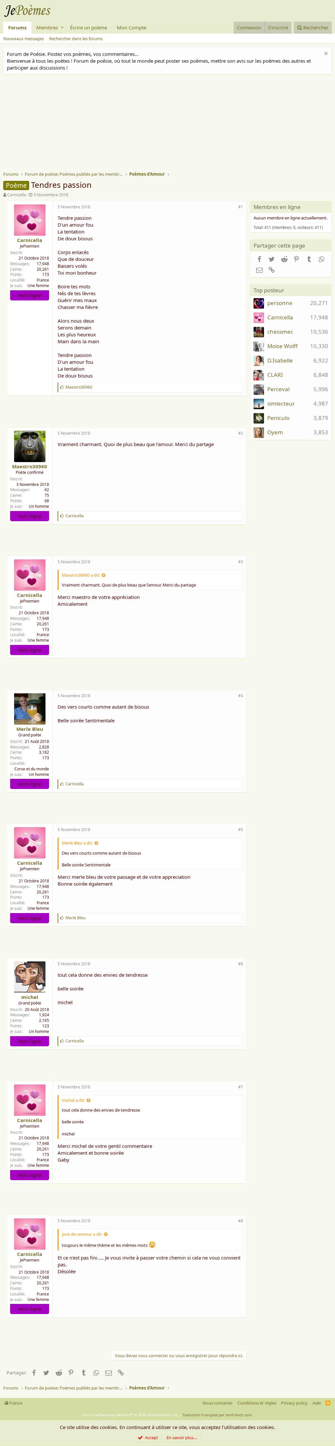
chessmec (280, 331)
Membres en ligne (277, 207)
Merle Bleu (29, 729)
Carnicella (16, 195)
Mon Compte (131, 27)
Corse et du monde (31, 769)
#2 (240, 433)
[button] (62, 28)
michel (29, 997)
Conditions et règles (257, 1403)
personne (279, 303)
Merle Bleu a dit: (77, 843)
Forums (17, 27)
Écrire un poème (88, 27)
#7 (240, 1087)
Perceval (278, 389)
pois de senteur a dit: (82, 1234)
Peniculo (278, 418)
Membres (47, 27)
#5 (240, 829)
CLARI (275, 374)
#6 (240, 964)
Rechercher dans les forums (76, 38)
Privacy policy (294, 1403)
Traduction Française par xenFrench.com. (217, 1414)
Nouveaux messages (23, 38)
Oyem (275, 432)
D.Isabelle (280, 360)
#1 (240, 207)
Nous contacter (218, 1403)
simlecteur (281, 403)
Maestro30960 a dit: (81, 575)
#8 (240, 1221)
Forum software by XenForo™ (130, 1414)
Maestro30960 (29, 466)
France (43, 280)
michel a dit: (73, 1100)
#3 (240, 562)
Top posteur (269, 290)
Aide (316, 1403)
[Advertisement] (169, 123)
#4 (240, 696)
